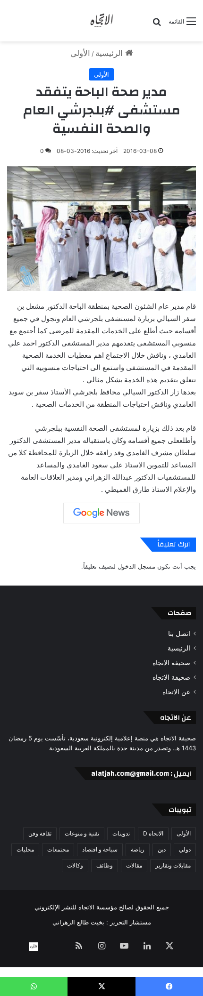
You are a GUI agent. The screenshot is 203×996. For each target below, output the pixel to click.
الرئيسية (110, 53)
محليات (25, 849)
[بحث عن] (156, 24)
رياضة (137, 849)
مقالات (134, 865)
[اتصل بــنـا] (33, 946)
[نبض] (56, 946)
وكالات (75, 865)
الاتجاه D (153, 833)
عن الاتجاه (176, 692)
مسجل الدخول (136, 566)
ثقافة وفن (39, 833)
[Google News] (101, 513)
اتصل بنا (179, 633)
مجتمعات (58, 849)
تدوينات (121, 833)
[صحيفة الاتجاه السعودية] (101, 21)
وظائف (104, 865)
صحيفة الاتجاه (171, 663)
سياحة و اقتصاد (100, 849)
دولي (185, 849)
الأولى (80, 53)
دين (162, 849)
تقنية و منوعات (82, 833)
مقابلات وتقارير (173, 865)
